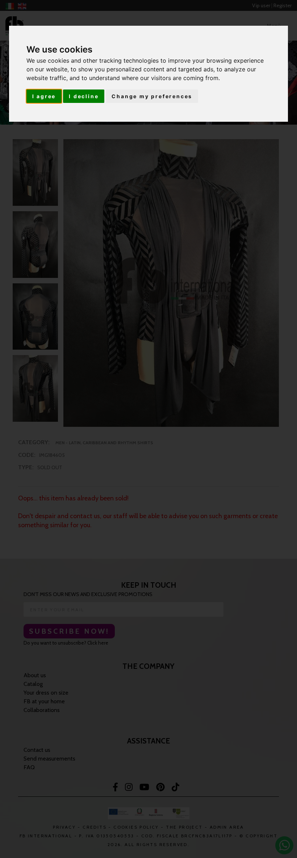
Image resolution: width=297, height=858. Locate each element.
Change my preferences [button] (152, 96)
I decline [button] (84, 96)
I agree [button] (44, 96)
